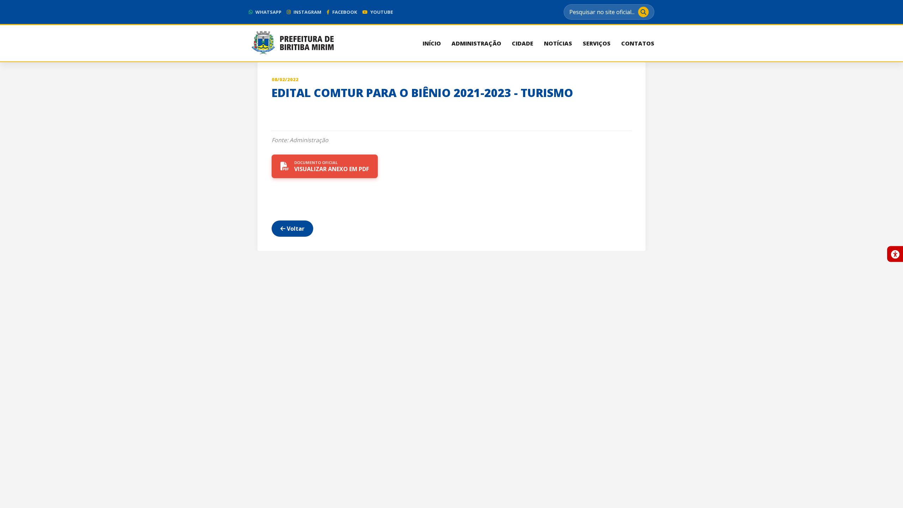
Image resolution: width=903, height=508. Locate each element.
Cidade (522, 43)
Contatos (637, 43)
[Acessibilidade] (895, 254)
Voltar (294, 228)
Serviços (597, 43)
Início (432, 43)
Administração (476, 43)
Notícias (558, 43)
